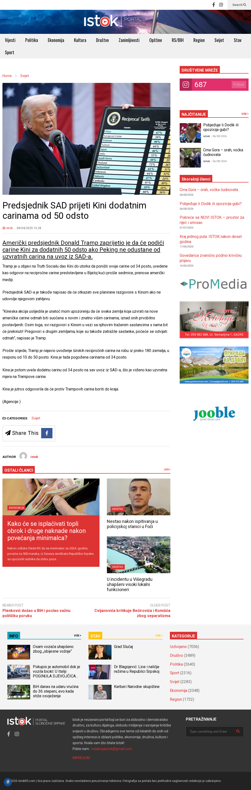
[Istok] (125, 22)
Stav (237, 40)
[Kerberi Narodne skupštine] (99, 692)
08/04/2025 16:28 (29, 228)
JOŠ (166, 469)
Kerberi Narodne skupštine (137, 686)
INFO (13, 636)
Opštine (155, 40)
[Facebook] (214, 5)
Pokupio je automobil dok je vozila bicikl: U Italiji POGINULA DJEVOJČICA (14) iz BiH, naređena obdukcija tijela (56, 676)
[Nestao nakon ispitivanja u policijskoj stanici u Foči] (138, 497)
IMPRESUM (81, 758)
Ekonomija (56, 40)
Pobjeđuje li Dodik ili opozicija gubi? (220, 127)
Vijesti (10, 40)
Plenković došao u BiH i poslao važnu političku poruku (36, 613)
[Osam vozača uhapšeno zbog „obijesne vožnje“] (18, 652)
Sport (9, 52)
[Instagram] (221, 5)
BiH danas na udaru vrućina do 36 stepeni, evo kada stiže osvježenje (55, 691)
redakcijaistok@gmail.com (111, 749)
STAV (95, 636)
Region (199, 40)
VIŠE (244, 114)
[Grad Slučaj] (99, 652)
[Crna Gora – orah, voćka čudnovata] (190, 158)
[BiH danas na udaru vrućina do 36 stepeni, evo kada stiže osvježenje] (18, 692)
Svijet (219, 40)
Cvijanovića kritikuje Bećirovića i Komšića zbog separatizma (132, 613)
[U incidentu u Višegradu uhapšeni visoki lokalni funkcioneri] (138, 554)
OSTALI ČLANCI (18, 470)
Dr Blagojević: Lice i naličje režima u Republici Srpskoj (137, 669)
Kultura (80, 40)
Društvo (102, 40)
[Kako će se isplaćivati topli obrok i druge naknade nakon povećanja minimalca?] (51, 497)
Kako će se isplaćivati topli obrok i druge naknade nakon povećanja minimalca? (46, 531)
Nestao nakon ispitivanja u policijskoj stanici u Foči (132, 524)
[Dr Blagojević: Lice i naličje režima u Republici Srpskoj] (99, 672)
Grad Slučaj (123, 646)
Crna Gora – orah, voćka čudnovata (209, 189)
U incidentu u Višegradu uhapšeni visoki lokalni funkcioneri (129, 584)
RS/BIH (178, 40)
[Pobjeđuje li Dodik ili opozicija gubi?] (190, 133)
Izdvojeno (178, 646)
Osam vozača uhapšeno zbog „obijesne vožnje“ (53, 649)
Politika (31, 40)
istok (9, 228)
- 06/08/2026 (219, 136)
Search (237, 5)
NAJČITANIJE (194, 114)
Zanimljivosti (129, 40)
